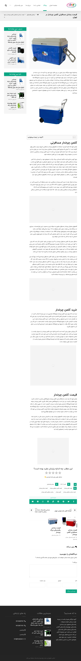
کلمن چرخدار (58, 492)
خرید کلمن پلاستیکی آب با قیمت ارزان (12, 60)
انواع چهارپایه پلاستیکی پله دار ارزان (11, 105)
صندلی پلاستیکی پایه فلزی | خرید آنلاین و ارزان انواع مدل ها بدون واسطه (15, 38)
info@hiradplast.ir (19, 639)
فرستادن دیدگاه (71, 591)
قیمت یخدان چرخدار (43, 488)
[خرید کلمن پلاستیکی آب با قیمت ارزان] (21, 60)
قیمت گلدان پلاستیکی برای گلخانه (11, 50)
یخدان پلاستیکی (50, 484)
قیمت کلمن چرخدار (68, 488)
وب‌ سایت (42, 581)
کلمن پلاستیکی (72, 537)
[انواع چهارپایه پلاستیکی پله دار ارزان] (21, 105)
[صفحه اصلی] (38, 14)
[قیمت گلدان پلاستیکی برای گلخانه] (21, 50)
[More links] (10, 5)
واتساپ (22, 630)
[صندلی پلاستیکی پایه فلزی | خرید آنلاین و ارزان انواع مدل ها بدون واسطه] (21, 36)
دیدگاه (74, 562)
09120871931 (20, 626)
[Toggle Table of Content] (73, 137)
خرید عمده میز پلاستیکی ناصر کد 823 (11, 95)
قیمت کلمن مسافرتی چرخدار (56, 488)
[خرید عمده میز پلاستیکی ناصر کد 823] (21, 95)
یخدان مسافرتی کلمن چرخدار (47, 492)
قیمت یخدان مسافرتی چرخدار (69, 492)
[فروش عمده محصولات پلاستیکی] (71, 5)
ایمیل (59, 581)
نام (76, 581)
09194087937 (20, 621)
